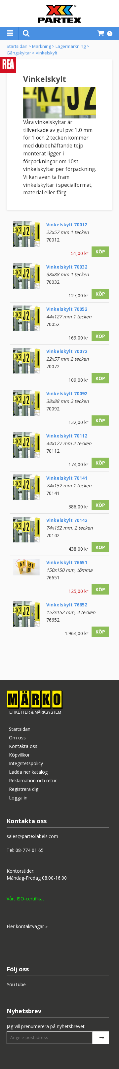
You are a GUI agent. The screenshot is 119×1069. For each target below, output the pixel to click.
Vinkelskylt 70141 (66, 478)
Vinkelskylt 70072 (66, 351)
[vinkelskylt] (26, 243)
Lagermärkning (71, 46)
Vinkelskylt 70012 (66, 224)
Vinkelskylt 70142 (66, 520)
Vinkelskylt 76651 (66, 562)
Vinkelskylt (46, 53)
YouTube (16, 984)
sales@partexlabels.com (32, 836)
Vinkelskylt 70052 (66, 309)
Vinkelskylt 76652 (66, 604)
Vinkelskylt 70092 (66, 393)
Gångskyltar (19, 53)
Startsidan (17, 46)
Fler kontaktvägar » (27, 926)
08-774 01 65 (30, 850)
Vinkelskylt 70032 (66, 267)
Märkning (41, 46)
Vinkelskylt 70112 (66, 436)
